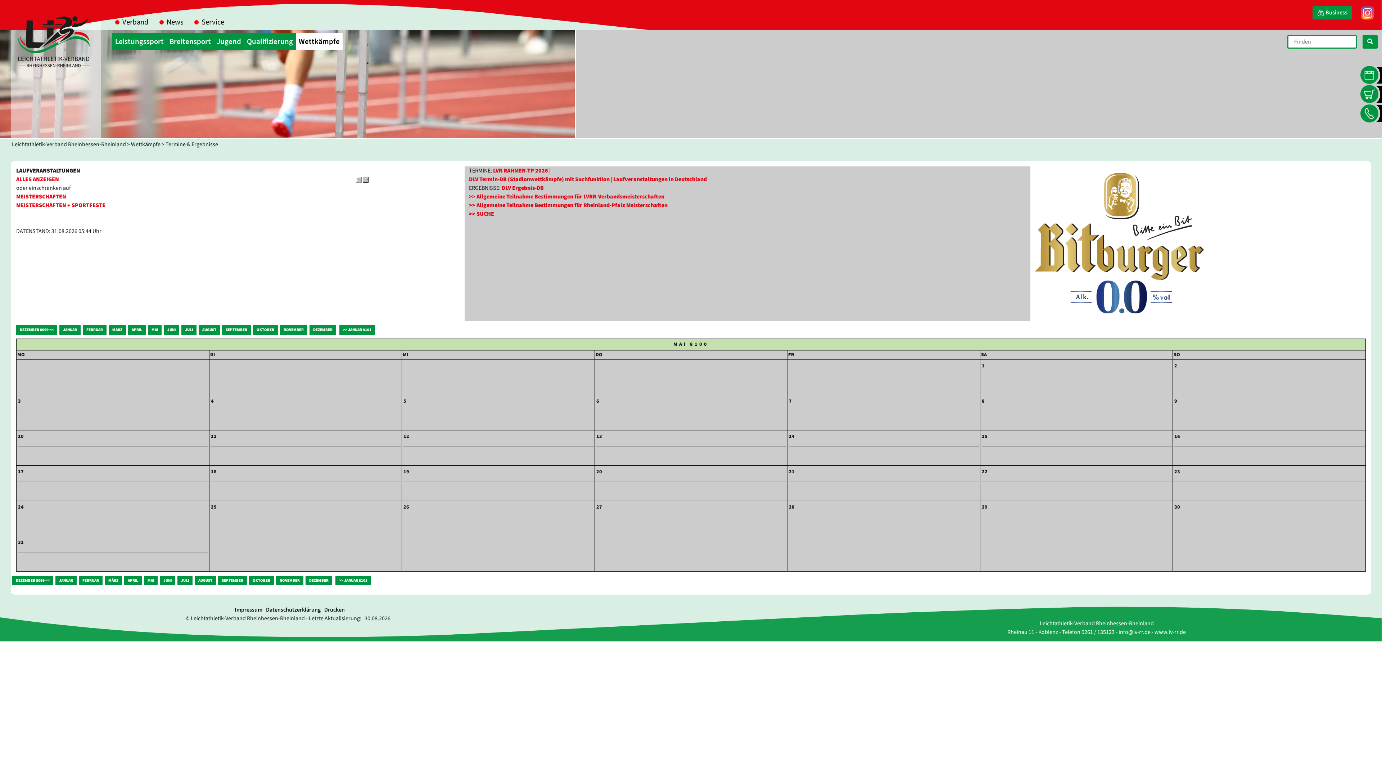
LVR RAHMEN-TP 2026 (520, 171)
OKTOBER (265, 329)
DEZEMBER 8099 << (37, 329)
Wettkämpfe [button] (319, 41)
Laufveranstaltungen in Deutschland (660, 179)
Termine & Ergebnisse (192, 144)
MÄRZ (117, 329)
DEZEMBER (323, 329)
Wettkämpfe (146, 144)
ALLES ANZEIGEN (37, 179)
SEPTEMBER (236, 329)
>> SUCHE (481, 214)
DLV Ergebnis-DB (523, 188)
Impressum (248, 610)
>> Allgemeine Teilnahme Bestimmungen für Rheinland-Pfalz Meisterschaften (568, 205)
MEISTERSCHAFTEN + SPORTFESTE (60, 205)
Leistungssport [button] (139, 41)
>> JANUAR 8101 (357, 329)
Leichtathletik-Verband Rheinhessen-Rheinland (69, 144)
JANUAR (70, 329)
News (175, 22)
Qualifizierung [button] (270, 41)
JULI (189, 329)
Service (213, 22)
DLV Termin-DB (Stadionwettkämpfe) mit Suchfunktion (539, 179)
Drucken (334, 610)
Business (1335, 13)
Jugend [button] (229, 41)
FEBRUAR (94, 329)
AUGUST (209, 329)
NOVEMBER (294, 329)
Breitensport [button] (190, 41)
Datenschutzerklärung (293, 610)
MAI (155, 329)
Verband (135, 22)
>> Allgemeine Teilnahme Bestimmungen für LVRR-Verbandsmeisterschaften (566, 197)
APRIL (137, 329)
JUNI (171, 329)
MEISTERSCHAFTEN (41, 197)
